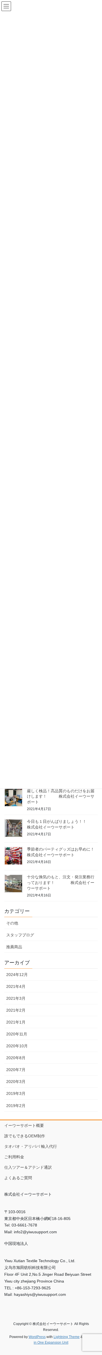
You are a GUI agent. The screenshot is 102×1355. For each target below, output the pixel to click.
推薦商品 (14, 947)
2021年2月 (16, 1010)
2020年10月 (17, 1046)
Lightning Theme (67, 1337)
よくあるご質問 (18, 1178)
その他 (12, 923)
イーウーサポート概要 (24, 1125)
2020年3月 (16, 1081)
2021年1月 (16, 1022)
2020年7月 (16, 1069)
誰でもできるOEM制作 (24, 1136)
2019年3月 (16, 1093)
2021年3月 (16, 998)
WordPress (37, 1337)
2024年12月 (17, 974)
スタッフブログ (20, 935)
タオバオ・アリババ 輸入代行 (30, 1146)
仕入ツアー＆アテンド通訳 (28, 1167)
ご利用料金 (14, 1157)
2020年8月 (16, 1058)
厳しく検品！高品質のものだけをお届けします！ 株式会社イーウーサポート (60, 796)
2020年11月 (16, 1034)
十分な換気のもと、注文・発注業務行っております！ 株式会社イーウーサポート (60, 882)
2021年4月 (16, 986)
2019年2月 (16, 1105)
